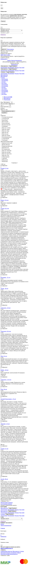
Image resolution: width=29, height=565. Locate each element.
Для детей (21, 67)
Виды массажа (4, 106)
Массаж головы (6, 127)
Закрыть (3, 549)
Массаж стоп (5, 155)
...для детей (4, 83)
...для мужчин (4, 79)
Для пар (17, 67)
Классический (6, 123)
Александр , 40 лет (6, 308)
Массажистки (4, 66)
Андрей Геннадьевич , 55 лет (8, 399)
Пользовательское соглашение (9, 552)
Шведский (5, 160)
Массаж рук (5, 134)
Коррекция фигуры (7, 146)
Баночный (5, 120)
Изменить (3, 34)
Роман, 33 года (4, 200)
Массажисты (4, 69)
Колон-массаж (6, 144)
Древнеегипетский (7, 143)
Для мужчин (4, 67)
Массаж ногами (6, 152)
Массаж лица (5, 131)
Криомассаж (5, 147)
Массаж (8, 96)
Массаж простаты (7, 153)
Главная (3, 528)
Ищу (2, 102)
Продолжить (10, 49)
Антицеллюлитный (7, 117)
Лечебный (5, 126)
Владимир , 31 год (5, 277)
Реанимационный (7, 137)
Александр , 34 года (6, 379)
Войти (9, 60)
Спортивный (5, 138)
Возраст (3, 108)
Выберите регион (5, 29)
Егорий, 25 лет (4, 168)
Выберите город (5, 31)
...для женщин (4, 80)
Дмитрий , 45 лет (5, 423)
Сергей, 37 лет (4, 448)
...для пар (3, 81)
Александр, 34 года (6, 331)
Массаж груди (6, 129)
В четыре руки (6, 149)
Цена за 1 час (4, 109)
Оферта (19, 552)
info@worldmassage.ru (7, 548)
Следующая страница (6, 504)
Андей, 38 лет (4, 479)
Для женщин (11, 67)
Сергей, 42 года (5, 208)
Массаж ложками (6, 150)
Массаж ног (5, 132)
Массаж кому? (4, 103)
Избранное (4, 59)
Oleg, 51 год (4, 356)
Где (1, 105)
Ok (2, 8)
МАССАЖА (5, 55)
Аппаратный (5, 118)
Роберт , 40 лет (4, 370)
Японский (5, 161)
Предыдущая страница (7, 502)
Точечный (5, 140)
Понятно (3, 21)
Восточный (5, 121)
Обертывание (5, 156)
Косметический (6, 124)
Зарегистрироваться (16, 60)
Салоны (3, 72)
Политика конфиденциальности (9, 554)
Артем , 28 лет (4, 288)
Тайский (4, 158)
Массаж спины (6, 135)
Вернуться (3, 49)
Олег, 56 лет (4, 389)
